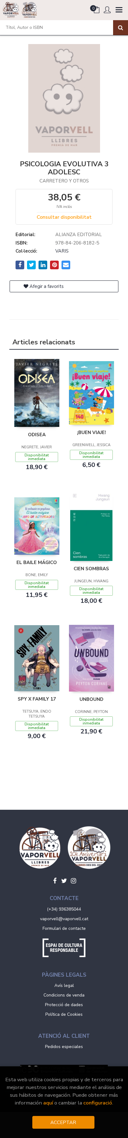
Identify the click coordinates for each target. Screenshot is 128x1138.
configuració (97, 1102)
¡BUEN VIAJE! (91, 432)
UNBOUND (91, 699)
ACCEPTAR (63, 1122)
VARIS (62, 251)
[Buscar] (120, 27)
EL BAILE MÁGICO (36, 562)
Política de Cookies (64, 1014)
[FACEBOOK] (54, 880)
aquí (48, 1102)
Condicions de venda (64, 995)
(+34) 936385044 (64, 909)
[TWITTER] (64, 880)
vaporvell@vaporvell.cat (64, 919)
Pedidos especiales (64, 1047)
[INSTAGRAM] (73, 880)
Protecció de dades (64, 1005)
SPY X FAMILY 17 (37, 699)
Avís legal (64, 985)
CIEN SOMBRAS (91, 569)
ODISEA (37, 435)
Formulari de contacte (64, 928)
